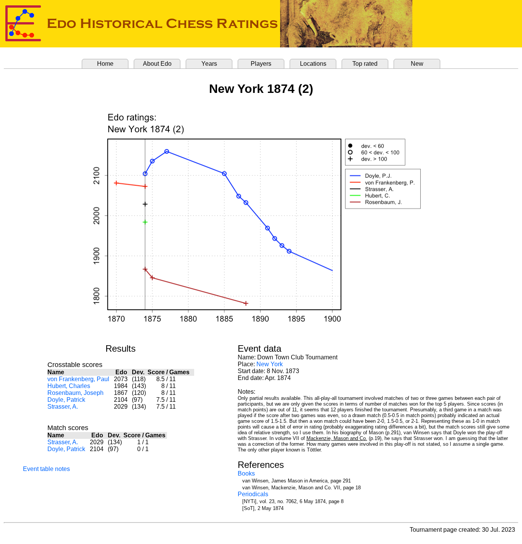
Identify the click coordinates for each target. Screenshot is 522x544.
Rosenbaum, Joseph (75, 393)
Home (105, 63)
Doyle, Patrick (66, 399)
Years (209, 63)
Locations (313, 63)
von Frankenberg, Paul (78, 379)
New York (269, 364)
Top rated (365, 63)
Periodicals (253, 494)
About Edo (157, 63)
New (417, 63)
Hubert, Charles (68, 386)
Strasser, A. (62, 406)
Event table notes (46, 469)
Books (246, 473)
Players (261, 63)
